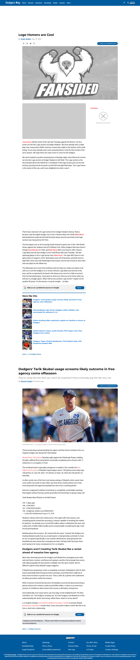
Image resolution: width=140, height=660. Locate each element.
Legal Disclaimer (28, 650)
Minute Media (12, 654)
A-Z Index (90, 650)
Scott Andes (26, 39)
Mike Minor (79, 235)
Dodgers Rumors (35, 629)
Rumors (30, 3)
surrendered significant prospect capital (53, 603)
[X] (128, 2)
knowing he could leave (31, 606)
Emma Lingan (26, 381)
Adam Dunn (58, 255)
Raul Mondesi (33, 250)
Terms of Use (91, 646)
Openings (46, 642)
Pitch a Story (47, 646)
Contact (71, 642)
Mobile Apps (110, 642)
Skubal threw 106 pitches (32, 457)
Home (24, 354)
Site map (71, 650)
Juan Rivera (27, 142)
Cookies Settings (111, 650)
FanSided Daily (27, 646)
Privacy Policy (73, 646)
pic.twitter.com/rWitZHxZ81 (43, 511)
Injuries (62, 3)
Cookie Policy (110, 646)
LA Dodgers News (35, 354)
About (24, 642)
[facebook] (124, 2)
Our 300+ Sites (91, 642)
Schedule (38, 3)
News (24, 3)
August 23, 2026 (48, 513)
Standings (47, 3)
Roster (55, 3)
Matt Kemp (53, 250)
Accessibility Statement (51, 650)
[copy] (34, 43)
